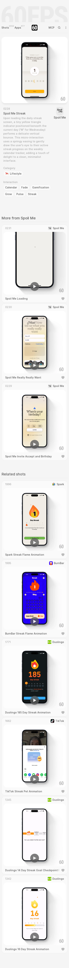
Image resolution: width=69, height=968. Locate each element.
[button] (13, 95)
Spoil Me (60, 117)
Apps (18, 27)
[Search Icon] (59, 27)
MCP (51, 27)
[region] (34, 70)
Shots (5, 27)
